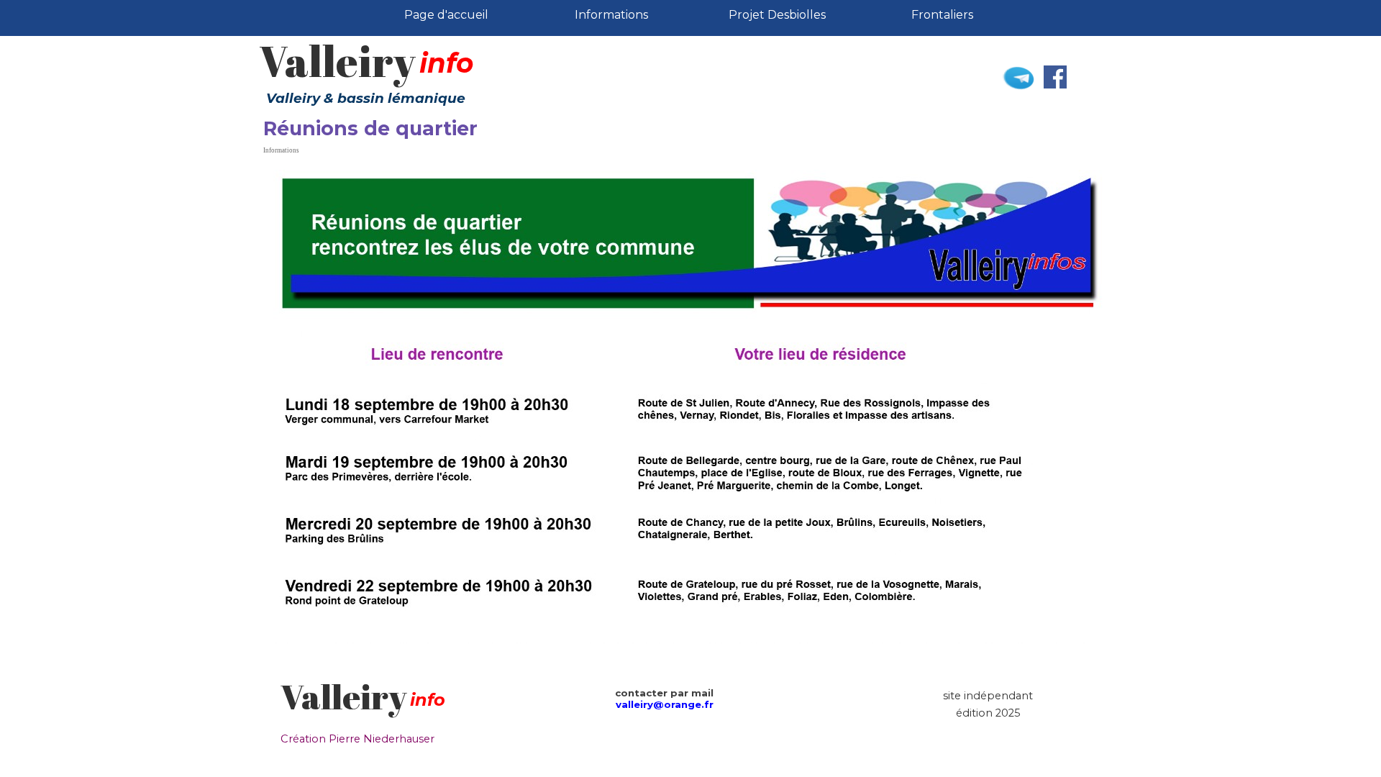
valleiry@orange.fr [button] (665, 704)
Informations (611, 15)
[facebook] (1055, 77)
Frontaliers (942, 15)
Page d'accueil (446, 15)
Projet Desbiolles (777, 15)
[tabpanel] (463, 700)
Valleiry (337, 60)
